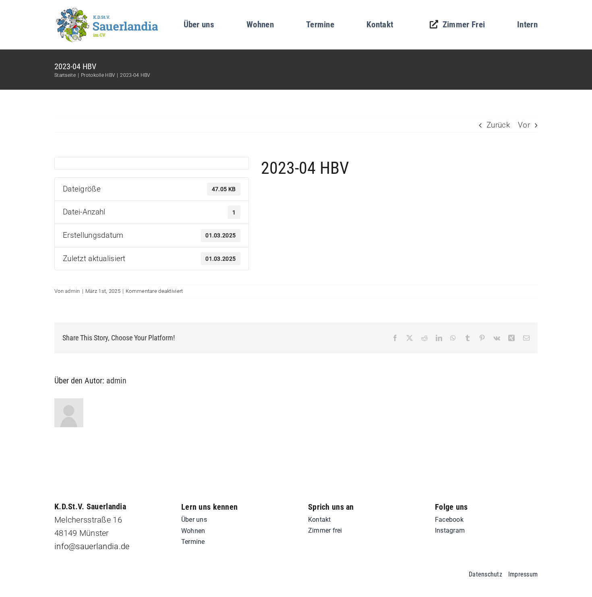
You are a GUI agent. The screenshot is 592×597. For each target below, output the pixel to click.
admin (72, 291)
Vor (524, 125)
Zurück (498, 125)
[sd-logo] (107, 9)
